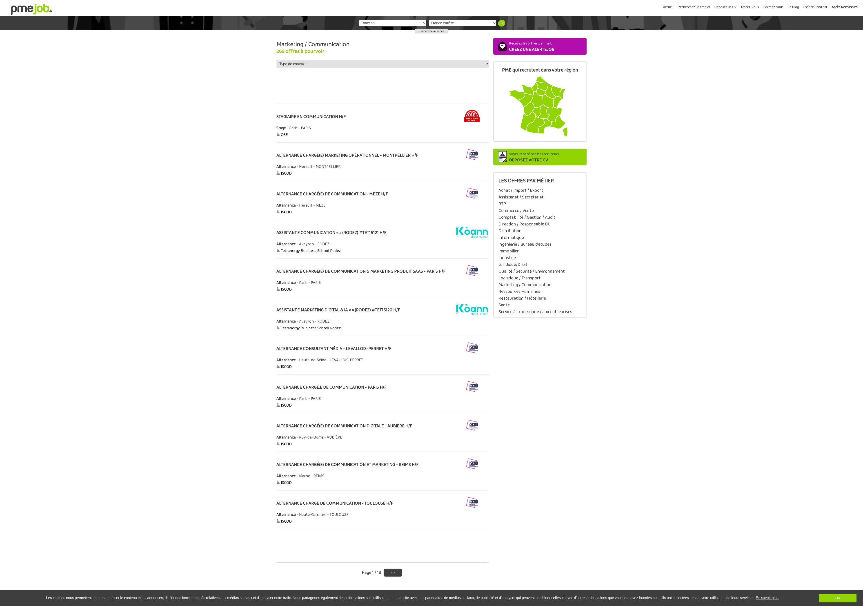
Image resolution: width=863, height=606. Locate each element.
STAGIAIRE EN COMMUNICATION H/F (311, 116)
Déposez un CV (725, 7)
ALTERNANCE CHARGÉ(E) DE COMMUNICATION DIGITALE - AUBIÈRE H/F (344, 426)
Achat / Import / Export (520, 190)
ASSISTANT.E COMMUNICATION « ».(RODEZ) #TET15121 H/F (331, 232)
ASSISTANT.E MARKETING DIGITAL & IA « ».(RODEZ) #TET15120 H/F (338, 310)
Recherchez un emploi (694, 7)
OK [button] (837, 598)
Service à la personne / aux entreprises (535, 311)
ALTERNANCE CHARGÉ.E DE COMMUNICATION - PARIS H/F (331, 387)
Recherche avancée (431, 31)
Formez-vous (773, 7)
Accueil (668, 7)
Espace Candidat (815, 7)
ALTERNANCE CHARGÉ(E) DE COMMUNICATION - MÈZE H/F (332, 194)
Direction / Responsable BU (524, 224)
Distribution (510, 230)
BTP (502, 203)
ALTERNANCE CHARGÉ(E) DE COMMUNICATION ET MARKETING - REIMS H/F (347, 464)
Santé (504, 305)
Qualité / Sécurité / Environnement (531, 271)
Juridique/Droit (512, 264)
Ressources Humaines (519, 291)
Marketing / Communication (525, 284)
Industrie (507, 257)
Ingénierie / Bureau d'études (525, 244)
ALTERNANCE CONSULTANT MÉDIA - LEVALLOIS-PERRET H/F (333, 348)
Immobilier (508, 251)
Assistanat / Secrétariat (521, 197)
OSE (284, 135)
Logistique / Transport (519, 278)
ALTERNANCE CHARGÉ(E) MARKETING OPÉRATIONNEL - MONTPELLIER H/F (347, 155)
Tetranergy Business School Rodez (311, 251)
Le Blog (793, 7)
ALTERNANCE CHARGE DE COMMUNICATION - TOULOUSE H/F (334, 503)
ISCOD (286, 173)
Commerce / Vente (516, 210)
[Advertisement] (382, 88)
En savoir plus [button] (767, 598)
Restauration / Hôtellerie (522, 298)
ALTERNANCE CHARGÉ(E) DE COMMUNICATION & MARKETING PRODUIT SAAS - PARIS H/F (361, 271)
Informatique (511, 237)
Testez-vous (750, 7)
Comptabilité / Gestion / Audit (526, 217)
